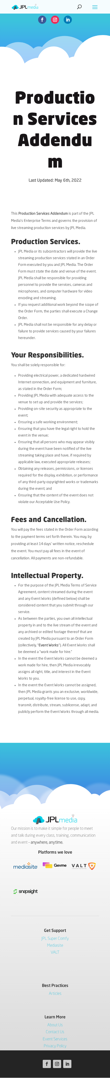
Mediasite (55, 946)
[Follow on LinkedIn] (68, 20)
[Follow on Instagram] (55, 20)
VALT (55, 953)
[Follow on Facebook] (42, 20)
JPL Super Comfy (55, 939)
